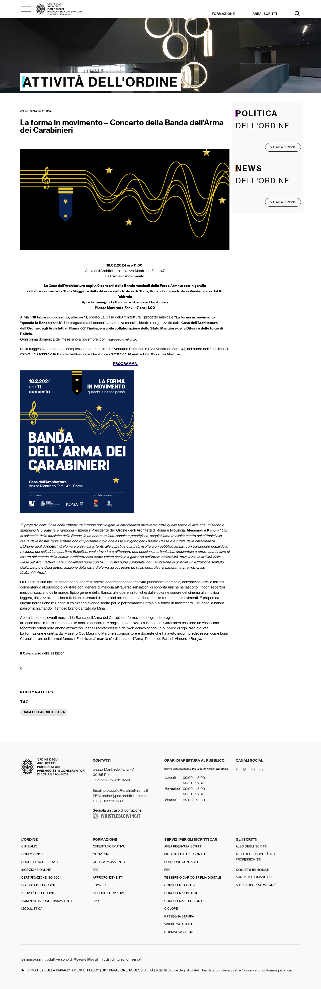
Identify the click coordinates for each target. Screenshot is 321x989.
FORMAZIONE (223, 14)
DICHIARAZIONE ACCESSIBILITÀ (127, 970)
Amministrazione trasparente (47, 901)
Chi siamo (29, 846)
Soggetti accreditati (39, 862)
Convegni (101, 854)
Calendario (32, 653)
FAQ (96, 901)
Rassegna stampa (179, 916)
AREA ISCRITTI (265, 14)
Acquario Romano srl (254, 877)
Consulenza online (181, 885)
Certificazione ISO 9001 (41, 877)
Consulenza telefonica (184, 901)
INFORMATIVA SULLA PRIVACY (45, 970)
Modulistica (31, 908)
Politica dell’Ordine (38, 885)
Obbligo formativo (109, 893)
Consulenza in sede (181, 893)
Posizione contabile (181, 862)
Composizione (33, 854)
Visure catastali (178, 924)
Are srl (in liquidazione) (256, 885)
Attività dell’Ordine (38, 893)
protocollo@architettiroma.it (210, 768)
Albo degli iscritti (251, 846)
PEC (167, 870)
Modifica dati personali (184, 854)
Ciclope (171, 908)
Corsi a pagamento (109, 862)
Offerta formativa (109, 846)
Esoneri (99, 885)
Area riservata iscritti (183, 846)
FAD (96, 870)
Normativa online (179, 932)
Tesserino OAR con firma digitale (192, 877)
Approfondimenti (108, 877)
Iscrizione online (36, 870)
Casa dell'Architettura (44, 712)
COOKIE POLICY (85, 970)
